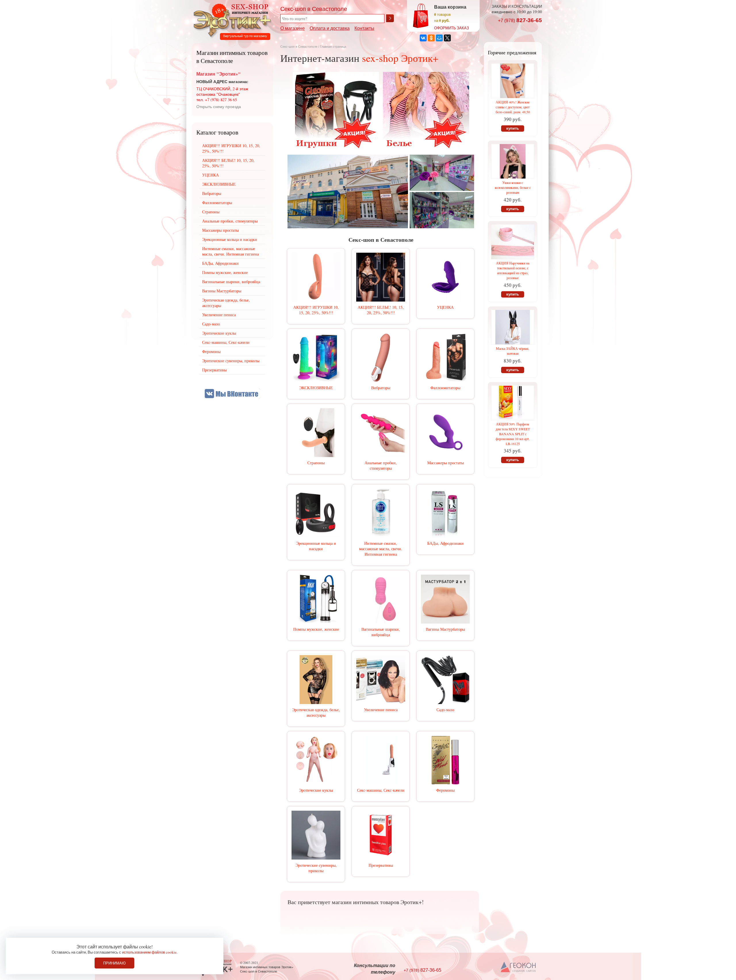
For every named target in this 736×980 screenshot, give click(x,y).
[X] (447, 37)
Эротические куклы (316, 790)
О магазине (292, 28)
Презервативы (381, 865)
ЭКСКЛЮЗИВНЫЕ (316, 387)
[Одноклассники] (431, 37)
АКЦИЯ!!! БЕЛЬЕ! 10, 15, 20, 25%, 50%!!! (381, 309)
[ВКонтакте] (423, 37)
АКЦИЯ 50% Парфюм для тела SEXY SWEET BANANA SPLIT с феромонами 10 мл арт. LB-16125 (513, 434)
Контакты (364, 28)
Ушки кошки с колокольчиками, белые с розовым (513, 187)
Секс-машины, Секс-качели (381, 790)
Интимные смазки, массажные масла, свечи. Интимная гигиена (380, 548)
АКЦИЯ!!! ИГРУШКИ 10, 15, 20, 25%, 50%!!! (316, 309)
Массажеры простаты (445, 462)
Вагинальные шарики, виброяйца (380, 631)
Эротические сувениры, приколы (316, 867)
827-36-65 (520, 20)
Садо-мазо (445, 709)
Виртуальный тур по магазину (245, 36)
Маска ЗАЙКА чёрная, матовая (512, 351)
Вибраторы (380, 387)
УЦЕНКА (445, 307)
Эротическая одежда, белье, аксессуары (316, 712)
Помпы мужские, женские (316, 629)
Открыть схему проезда (218, 106)
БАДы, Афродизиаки (445, 543)
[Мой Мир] (439, 37)
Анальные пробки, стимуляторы (381, 465)
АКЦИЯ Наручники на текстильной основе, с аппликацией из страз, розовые (512, 270)
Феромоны (445, 790)
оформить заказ (451, 27)
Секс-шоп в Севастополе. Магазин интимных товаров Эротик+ (230, 19)
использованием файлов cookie (149, 952)
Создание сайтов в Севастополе (518, 967)
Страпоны (316, 462)
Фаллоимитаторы (445, 387)
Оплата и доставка (330, 28)
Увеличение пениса (381, 709)
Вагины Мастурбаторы (445, 629)
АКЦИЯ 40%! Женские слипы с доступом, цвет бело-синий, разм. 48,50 (513, 107)
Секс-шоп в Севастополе (298, 46)
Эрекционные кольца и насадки (316, 545)
